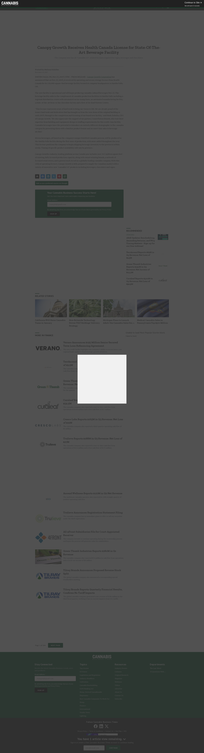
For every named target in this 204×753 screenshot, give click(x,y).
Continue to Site (193, 2)
